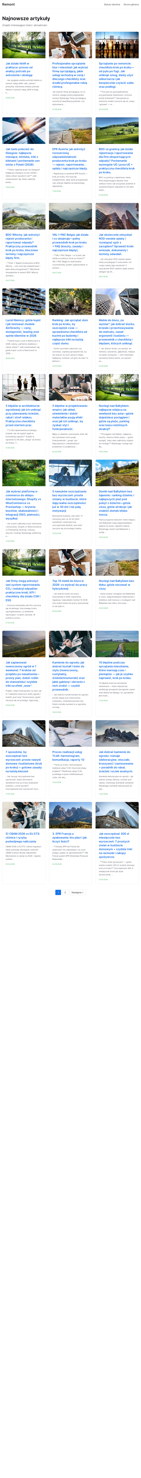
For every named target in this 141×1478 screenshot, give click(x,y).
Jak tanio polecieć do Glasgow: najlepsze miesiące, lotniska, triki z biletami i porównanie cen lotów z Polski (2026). (23, 156)
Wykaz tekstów (112, 4)
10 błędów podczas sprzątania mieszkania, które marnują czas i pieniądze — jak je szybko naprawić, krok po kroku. (116, 670)
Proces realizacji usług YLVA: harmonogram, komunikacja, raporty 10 (68, 755)
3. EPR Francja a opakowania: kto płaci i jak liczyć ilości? (69, 837)
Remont (8, 4)
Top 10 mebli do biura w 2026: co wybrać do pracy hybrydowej (69, 584)
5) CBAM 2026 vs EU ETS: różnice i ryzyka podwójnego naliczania (23, 837)
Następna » (77, 892)
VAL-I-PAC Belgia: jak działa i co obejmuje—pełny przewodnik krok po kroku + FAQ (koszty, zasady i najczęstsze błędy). (70, 242)
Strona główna (131, 4)
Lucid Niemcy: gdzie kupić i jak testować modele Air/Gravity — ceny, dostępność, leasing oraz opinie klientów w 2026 (23, 328)
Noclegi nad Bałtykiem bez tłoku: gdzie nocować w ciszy (116, 584)
